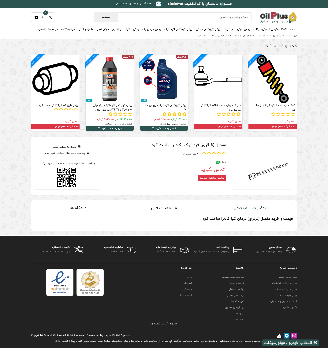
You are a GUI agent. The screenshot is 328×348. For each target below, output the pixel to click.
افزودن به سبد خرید (165, 128)
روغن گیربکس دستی (208, 29)
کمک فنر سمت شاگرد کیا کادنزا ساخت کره (273, 108)
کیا (217, 162)
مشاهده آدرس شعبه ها (164, 324)
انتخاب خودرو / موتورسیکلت (270, 29)
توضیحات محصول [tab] (250, 208)
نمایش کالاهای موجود (282, 126)
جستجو (106, 17)
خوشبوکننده (68, 29)
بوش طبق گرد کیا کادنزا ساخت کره (58, 105)
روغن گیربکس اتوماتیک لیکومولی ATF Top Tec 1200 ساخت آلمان (112, 108)
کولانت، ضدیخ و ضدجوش (283, 301)
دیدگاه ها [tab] (78, 208)
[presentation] (39, 46)
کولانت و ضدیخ (121, 29)
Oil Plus (57, 336)
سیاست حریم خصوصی (232, 277)
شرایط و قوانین (236, 283)
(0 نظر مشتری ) (190, 154)
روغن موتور (243, 29)
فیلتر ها (228, 29)
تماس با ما (39, 29)
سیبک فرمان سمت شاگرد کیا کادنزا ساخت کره (221, 108)
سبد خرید (187, 289)
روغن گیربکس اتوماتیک (178, 29)
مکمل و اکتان (86, 29)
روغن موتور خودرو (288, 277)
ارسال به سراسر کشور (64, 147)
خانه (292, 29)
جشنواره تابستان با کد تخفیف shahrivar (200, 4)
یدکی (136, 29)
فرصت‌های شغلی (235, 295)
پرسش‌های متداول (234, 307)
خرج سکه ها (237, 301)
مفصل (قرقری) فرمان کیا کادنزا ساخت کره (189, 145)
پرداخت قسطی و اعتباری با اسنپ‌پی (135, 4)
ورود (189, 277)
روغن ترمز (103, 29)
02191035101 (116, 251)
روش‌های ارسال (236, 289)
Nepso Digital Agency (117, 336)
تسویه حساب (185, 295)
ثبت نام (188, 283)
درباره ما (53, 29)
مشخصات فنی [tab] (164, 208)
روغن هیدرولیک (151, 29)
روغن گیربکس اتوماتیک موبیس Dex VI (165, 108)
